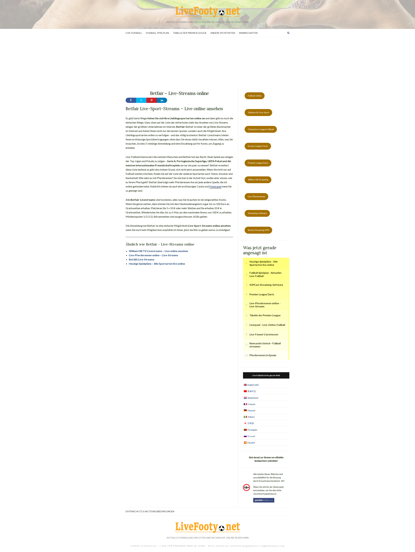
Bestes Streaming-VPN (258, 230)
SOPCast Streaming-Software (266, 284)
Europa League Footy (258, 146)
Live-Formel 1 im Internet (263, 334)
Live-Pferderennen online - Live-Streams (264, 305)
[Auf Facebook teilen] (131, 100)
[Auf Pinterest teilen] (151, 100)
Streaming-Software (257, 213)
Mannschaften (248, 32)
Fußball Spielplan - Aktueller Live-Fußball (265, 274)
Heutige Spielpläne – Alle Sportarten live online (157, 263)
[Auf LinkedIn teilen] (162, 100)
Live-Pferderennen (256, 196)
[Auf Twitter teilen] (141, 100)
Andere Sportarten (222, 32)
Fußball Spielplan (157, 32)
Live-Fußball (134, 32)
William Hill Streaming (258, 179)
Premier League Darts (258, 163)
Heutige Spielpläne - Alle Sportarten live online (263, 263)
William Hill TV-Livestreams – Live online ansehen (158, 250)
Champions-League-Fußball (261, 129)
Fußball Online (254, 95)
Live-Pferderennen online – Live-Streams (153, 255)
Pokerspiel (215, 186)
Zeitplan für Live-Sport (258, 112)
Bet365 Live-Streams (141, 259)
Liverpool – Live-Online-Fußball (267, 324)
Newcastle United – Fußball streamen (265, 345)
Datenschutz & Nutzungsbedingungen (150, 511)
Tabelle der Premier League (190, 32)
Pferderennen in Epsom (262, 355)
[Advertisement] (207, 61)
